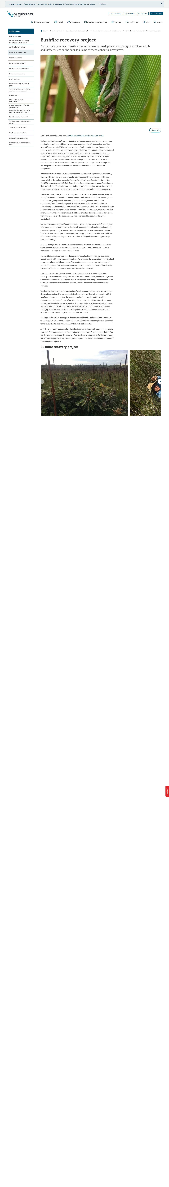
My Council (144, 13)
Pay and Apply (158, 13)
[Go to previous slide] (41, 381)
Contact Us (131, 13)
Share (153, 130)
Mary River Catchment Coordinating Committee (85, 136)
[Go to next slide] (160, 381)
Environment (57, 31)
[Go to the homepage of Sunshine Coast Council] (35, 13)
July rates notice (84, 4)
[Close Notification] (161, 3)
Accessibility (117, 13)
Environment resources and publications (107, 31)
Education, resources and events (77, 31)
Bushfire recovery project (59, 347)
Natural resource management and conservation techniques (146, 31)
